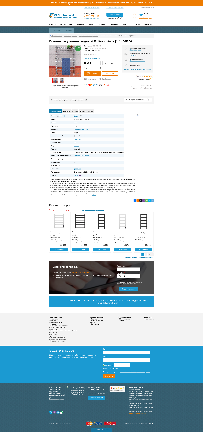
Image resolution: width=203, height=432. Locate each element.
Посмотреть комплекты (135, 100)
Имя (104, 349)
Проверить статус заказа (114, 7)
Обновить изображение (111, 368)
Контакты (148, 24)
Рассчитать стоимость (137, 61)
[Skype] (149, 200)
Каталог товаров (56, 322)
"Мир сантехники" (56, 317)
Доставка (83, 111)
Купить (94, 73)
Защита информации (57, 337)
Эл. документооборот (57, 327)
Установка (80, 24)
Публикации (114, 24)
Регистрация (149, 8)
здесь (94, 195)
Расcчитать (133, 55)
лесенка (76, 146)
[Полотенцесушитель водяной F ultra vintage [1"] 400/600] (55, 80)
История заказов (97, 320)
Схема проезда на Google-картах (140, 395)
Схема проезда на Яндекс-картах (140, 393)
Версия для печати (147, 85)
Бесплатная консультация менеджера (137, 69)
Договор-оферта (56, 336)
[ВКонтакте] (135, 200)
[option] (55, 80)
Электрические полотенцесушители (62, 210)
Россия (76, 175)
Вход (142, 8)
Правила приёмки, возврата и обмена (63, 331)
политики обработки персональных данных (135, 372)
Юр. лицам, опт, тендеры (59, 326)
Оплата (90, 111)
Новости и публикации (58, 341)
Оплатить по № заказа (91, 7)
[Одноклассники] (137, 200)
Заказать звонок (115, 15)
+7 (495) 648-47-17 (96, 387)
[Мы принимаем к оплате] (97, 85)
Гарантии (53, 332)
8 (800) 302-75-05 (91, 16)
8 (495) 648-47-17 (91, 13)
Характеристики (89, 54)
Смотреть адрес (135, 50)
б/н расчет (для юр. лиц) (92, 68)
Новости (126, 24)
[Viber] (143, 200)
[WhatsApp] (146, 200)
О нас (51, 24)
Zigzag (97, 50)
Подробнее (59, 249)
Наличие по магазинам (92, 58)
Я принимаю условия (127, 372)
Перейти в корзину (145, 18)
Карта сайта (149, 319)
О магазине (54, 319)
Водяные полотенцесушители (93, 210)
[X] (140, 200)
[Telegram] (152, 200)
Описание (66, 111)
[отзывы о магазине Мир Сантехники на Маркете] (144, 80)
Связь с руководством (56, 399)
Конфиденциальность (58, 339)
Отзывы (137, 24)
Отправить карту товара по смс (143, 88)
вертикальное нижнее (81, 155)
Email (105, 357)
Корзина (94, 319)
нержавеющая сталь (81, 129)
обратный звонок (80, 273)
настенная (77, 139)
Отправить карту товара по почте (142, 87)
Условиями (128, 284)
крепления (77, 169)
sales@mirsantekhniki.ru (91, 18)
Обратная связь (124, 319)
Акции (91, 24)
